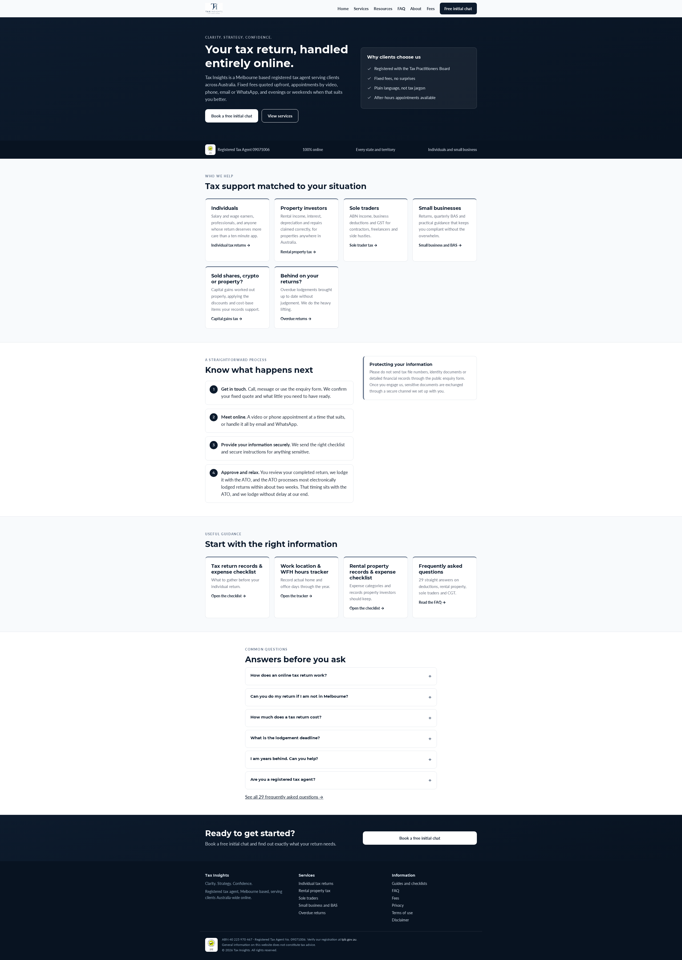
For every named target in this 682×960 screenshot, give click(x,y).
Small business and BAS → (440, 245)
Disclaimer (400, 920)
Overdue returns (312, 912)
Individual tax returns (316, 883)
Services (361, 8)
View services (280, 115)
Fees (431, 8)
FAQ (401, 8)
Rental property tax (314, 890)
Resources (383, 8)
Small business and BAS (318, 905)
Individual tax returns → (230, 245)
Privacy (398, 905)
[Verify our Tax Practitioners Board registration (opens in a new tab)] (210, 149)
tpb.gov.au (349, 939)
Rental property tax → (298, 252)
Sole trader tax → (363, 245)
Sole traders (308, 898)
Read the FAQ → (432, 602)
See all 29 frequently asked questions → (284, 797)
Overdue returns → (296, 318)
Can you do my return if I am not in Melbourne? (299, 696)
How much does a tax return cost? (286, 717)
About (415, 8)
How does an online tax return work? (288, 675)
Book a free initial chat (231, 115)
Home (343, 8)
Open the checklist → (228, 596)
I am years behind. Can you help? (284, 758)
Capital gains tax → (226, 318)
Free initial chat (458, 8)
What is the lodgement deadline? (285, 737)
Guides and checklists (409, 883)
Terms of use (402, 912)
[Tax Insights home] (214, 8)
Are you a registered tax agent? (282, 779)
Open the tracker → (296, 596)
